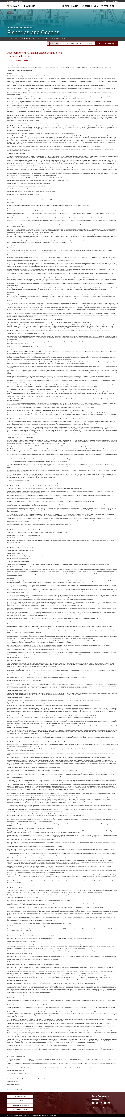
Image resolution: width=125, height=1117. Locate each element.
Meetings (36, 38)
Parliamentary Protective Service (20, 1105)
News (63, 38)
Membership (26, 38)
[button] (65, 6)
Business (45, 38)
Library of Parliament (20, 1101)
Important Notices (24, 1115)
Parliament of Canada (14, 1)
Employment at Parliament (20, 1109)
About (17, 38)
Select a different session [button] (106, 43)
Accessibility (45, 1115)
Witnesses (55, 38)
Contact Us (53, 1115)
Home (10, 38)
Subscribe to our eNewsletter (101, 1107)
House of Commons (20, 1096)
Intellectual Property (35, 1115)
